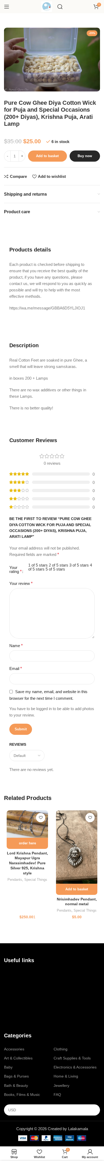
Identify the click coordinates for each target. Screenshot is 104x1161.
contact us (19, 983)
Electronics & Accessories (75, 1067)
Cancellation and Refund (25, 1001)
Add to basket (47, 156)
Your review (21, 583)
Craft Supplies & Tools (72, 1058)
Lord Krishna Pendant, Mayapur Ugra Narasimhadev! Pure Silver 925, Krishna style (27, 863)
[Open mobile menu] (6, 6)
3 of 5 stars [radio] (79, 565)
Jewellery (61, 1085)
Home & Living (66, 1076)
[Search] (60, 6)
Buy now (85, 156)
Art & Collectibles (18, 1058)
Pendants (14, 880)
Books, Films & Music (22, 1094)
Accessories (14, 1049)
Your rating (15, 569)
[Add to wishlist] (40, 817)
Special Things (35, 880)
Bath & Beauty (16, 1085)
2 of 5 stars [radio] (58, 565)
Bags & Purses (16, 1076)
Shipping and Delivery (22, 1010)
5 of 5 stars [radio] (55, 569)
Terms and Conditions (22, 992)
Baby (8, 1067)
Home (9, 974)
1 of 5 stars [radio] (38, 565)
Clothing (60, 1049)
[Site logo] (46, 6)
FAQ (57, 1094)
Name (16, 645)
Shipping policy (16, 1019)
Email (15, 668)
